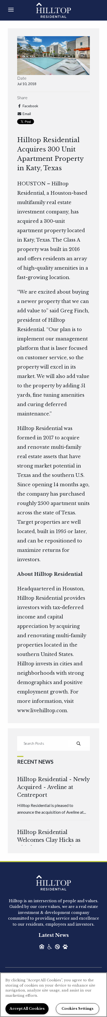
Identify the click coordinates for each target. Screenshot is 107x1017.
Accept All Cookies (27, 1008)
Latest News (53, 935)
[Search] (79, 743)
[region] (53, 994)
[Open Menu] (11, 9)
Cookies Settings (77, 1008)
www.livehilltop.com (42, 710)
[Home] (59, 9)
